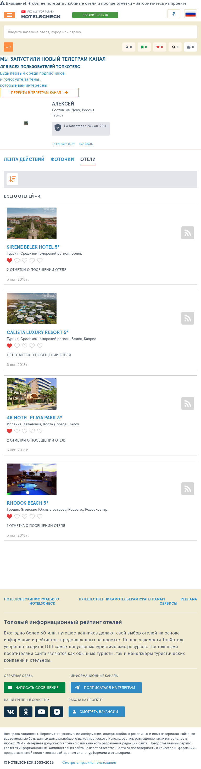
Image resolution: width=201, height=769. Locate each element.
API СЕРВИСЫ (168, 601)
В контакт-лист (64, 144)
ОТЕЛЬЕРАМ (127, 599)
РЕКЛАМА (189, 599)
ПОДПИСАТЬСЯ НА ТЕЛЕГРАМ (109, 687)
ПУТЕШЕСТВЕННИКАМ (98, 599)
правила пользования (89, 762)
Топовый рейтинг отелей (63, 622)
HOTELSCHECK (17, 599)
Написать (86, 144)
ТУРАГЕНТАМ (149, 599)
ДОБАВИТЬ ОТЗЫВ (95, 15)
